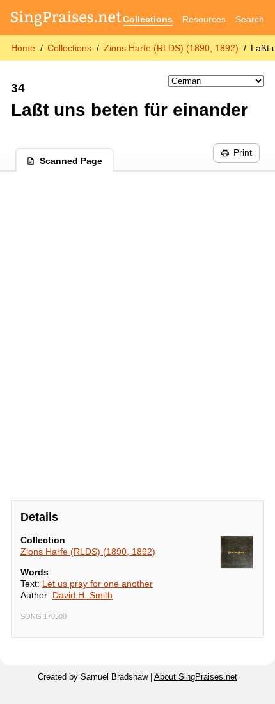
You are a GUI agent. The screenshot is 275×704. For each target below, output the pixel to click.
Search (249, 19)
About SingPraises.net (195, 677)
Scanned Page (71, 161)
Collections (148, 19)
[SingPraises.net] (66, 19)
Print (242, 152)
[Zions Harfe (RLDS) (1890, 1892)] (236, 552)
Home (23, 48)
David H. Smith (82, 595)
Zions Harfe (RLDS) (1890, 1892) (171, 48)
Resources (204, 19)
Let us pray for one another (97, 583)
